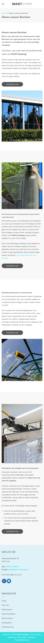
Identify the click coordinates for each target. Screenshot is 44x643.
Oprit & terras (7, 618)
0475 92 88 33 (12, 566)
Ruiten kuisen (7, 609)
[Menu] (3, 4)
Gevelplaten (7, 622)
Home (4, 13)
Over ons (5, 605)
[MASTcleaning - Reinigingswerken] (22, 4)
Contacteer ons (12, 84)
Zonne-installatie (8, 614)
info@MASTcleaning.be (18, 569)
